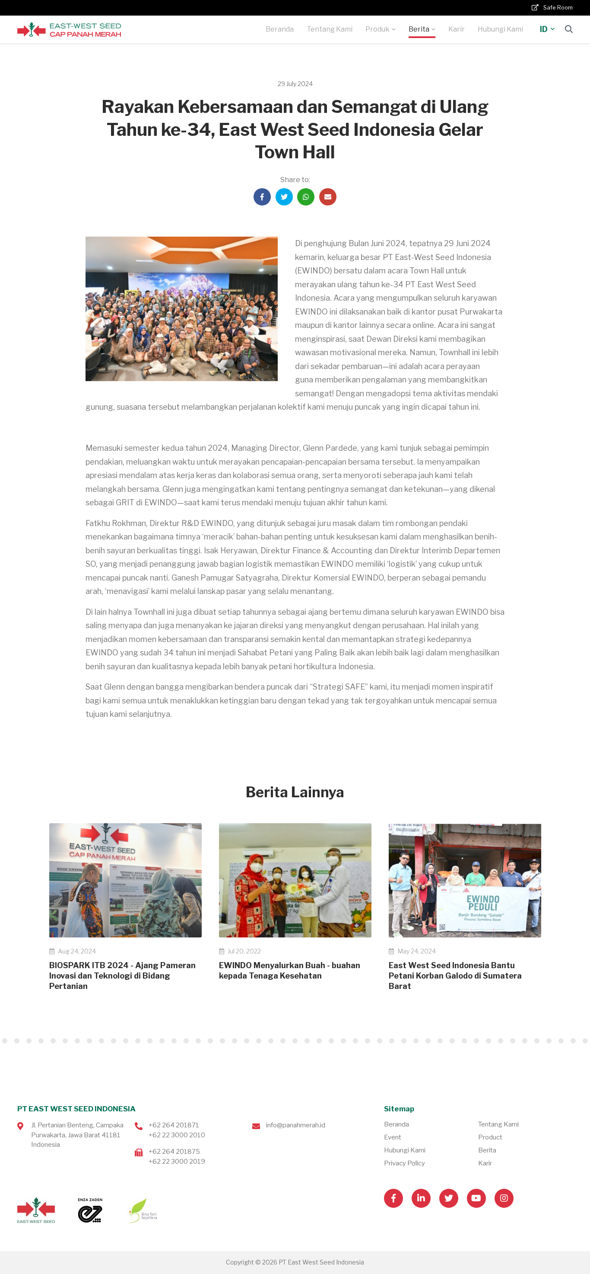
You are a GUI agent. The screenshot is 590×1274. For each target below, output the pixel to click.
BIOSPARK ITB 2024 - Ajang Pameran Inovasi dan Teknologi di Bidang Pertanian (122, 976)
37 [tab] (379, 1040)
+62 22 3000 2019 (177, 1161)
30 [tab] (295, 1040)
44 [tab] (464, 1040)
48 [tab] (512, 1040)
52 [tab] (561, 1040)
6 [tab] (4, 1040)
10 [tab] (53, 1040)
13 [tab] (89, 1040)
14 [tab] (101, 1040)
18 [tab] (149, 1040)
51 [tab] (549, 1040)
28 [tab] (270, 1040)
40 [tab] (416, 1040)
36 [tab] (367, 1040)
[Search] (569, 29)
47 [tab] (500, 1040)
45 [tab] (476, 1040)
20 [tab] (174, 1040)
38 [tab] (391, 1040)
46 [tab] (488, 1040)
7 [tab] (16, 1040)
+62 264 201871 (174, 1125)
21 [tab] (186, 1040)
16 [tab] (125, 1040)
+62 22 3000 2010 (177, 1135)
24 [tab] (222, 1040)
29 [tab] (282, 1040)
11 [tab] (65, 1040)
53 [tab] (573, 1040)
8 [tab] (29, 1040)
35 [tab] (355, 1040)
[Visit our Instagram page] (504, 1198)
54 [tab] (585, 1040)
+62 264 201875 (174, 1151)
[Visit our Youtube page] (476, 1198)
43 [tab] (452, 1040)
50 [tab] (536, 1040)
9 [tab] (41, 1040)
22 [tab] (198, 1040)
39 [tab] (403, 1040)
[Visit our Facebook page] (393, 1198)
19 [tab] (162, 1040)
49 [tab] (524, 1040)
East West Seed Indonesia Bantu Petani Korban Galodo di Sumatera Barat (455, 976)
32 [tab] (319, 1040)
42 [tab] (440, 1040)
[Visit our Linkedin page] (421, 1198)
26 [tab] (246, 1040)
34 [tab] (343, 1040)
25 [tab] (234, 1040)
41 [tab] (428, 1040)
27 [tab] (258, 1040)
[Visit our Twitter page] (448, 1198)
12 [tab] (77, 1040)
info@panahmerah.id (295, 1125)
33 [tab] (331, 1040)
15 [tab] (113, 1040)
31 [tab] (307, 1040)
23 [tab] (210, 1040)
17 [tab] (137, 1040)
